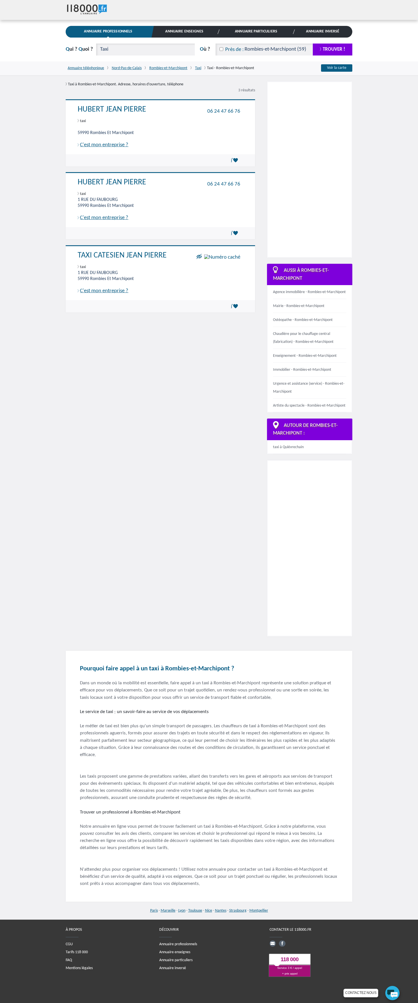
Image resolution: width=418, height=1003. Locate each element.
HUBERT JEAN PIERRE (112, 110)
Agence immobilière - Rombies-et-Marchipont (309, 292)
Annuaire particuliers (176, 960)
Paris (154, 911)
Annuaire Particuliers (256, 31)
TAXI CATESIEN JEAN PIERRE (122, 255)
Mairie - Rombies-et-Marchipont (298, 306)
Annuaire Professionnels (108, 31)
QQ (79, 49)
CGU (69, 944)
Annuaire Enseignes (184, 31)
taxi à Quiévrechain (288, 447)
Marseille (168, 911)
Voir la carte (336, 68)
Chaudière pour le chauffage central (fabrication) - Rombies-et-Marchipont (303, 338)
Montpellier (258, 911)
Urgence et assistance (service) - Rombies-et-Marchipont (308, 388)
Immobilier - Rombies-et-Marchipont (302, 370)
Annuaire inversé (172, 968)
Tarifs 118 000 (77, 952)
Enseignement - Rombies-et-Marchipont (305, 356)
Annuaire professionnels (178, 944)
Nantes (220, 911)
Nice (208, 911)
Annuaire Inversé (322, 31)
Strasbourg (238, 911)
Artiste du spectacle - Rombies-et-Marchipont (309, 405)
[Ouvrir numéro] (222, 257)
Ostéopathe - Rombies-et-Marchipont (303, 320)
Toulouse (195, 911)
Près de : (234, 49)
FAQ (69, 960)
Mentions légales (79, 968)
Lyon (181, 911)
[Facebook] (282, 943)
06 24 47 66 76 (223, 111)
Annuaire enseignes (174, 952)
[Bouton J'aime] (235, 160)
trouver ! (334, 49)
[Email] (273, 943)
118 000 (290, 959)
